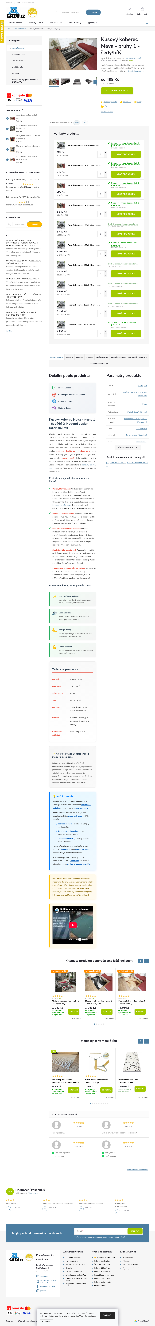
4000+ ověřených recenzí (25, 3)
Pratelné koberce (100, 1286)
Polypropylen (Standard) (136, 435)
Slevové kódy (128, 1258)
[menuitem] (16, 23)
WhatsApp (74, 861)
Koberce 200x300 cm (102, 1272)
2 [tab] (96, 1024)
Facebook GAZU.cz (47, 1286)
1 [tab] (94, 1024)
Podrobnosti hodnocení (133, 58)
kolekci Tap (65, 849)
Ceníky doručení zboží (74, 1272)
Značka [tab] (102, 357)
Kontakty (9, 3)
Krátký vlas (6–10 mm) (137, 412)
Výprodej (15, 73)
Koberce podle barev (102, 1279)
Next (146, 961)
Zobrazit (74, 1012)
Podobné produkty (97, 364)
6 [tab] (101, 1103)
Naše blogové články (130, 1265)
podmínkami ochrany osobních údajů (111, 1237)
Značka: (107, 112)
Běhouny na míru (18, 54)
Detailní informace (135, 71)
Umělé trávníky (17, 67)
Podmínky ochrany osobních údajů (76, 1279)
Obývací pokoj (129, 392)
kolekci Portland (82, 849)
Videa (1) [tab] (69, 357)
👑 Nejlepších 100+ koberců (104, 1258)
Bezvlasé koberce (65, 824)
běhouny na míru (81, 808)
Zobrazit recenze (33, 1193)
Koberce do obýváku (102, 1261)
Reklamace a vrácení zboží (75, 1265)
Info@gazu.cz (45, 1276)
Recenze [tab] (79, 357)
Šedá (140, 385)
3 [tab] (99, 1024)
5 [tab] (103, 1024)
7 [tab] (103, 1103)
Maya (131, 60)
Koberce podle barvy (66, 838)
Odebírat (135, 1231)
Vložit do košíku (126, 154)
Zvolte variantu (119, 90)
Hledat (93, 12)
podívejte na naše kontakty (78, 864)
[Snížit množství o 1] (105, 156)
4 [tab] (101, 1024)
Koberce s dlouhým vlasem (69, 831)
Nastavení (46, 1321)
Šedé (77, 123)
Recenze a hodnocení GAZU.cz (131, 1269)
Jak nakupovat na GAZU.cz (76, 1275)
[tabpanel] (65, 994)
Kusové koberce (18, 48)
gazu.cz (43, 1291)
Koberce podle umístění (103, 1282)
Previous (140, 961)
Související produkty (136, 357)
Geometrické (141, 428)
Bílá (145, 385)
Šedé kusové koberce (102, 1265)
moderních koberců (76, 816)
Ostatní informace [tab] (118, 357)
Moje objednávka (72, 1261)
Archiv (9, 331)
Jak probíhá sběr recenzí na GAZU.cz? (76, 1285)
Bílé (85, 123)
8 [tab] (105, 1103)
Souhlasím (107, 1315)
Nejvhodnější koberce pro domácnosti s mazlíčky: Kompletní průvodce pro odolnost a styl (22, 243)
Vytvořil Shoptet (143, 1321)
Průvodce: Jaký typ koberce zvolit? (22, 279)
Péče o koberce (17, 61)
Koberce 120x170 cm (102, 1268)
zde (93, 1316)
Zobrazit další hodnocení (137, 1169)
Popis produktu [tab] (56, 357)
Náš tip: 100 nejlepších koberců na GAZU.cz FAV (25, 80)
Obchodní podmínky (73, 1258)
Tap (60, 998)
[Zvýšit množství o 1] (105, 152)
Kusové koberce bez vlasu (104, 1275)
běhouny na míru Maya (61, 505)
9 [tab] (107, 1103)
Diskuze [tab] (89, 357)
